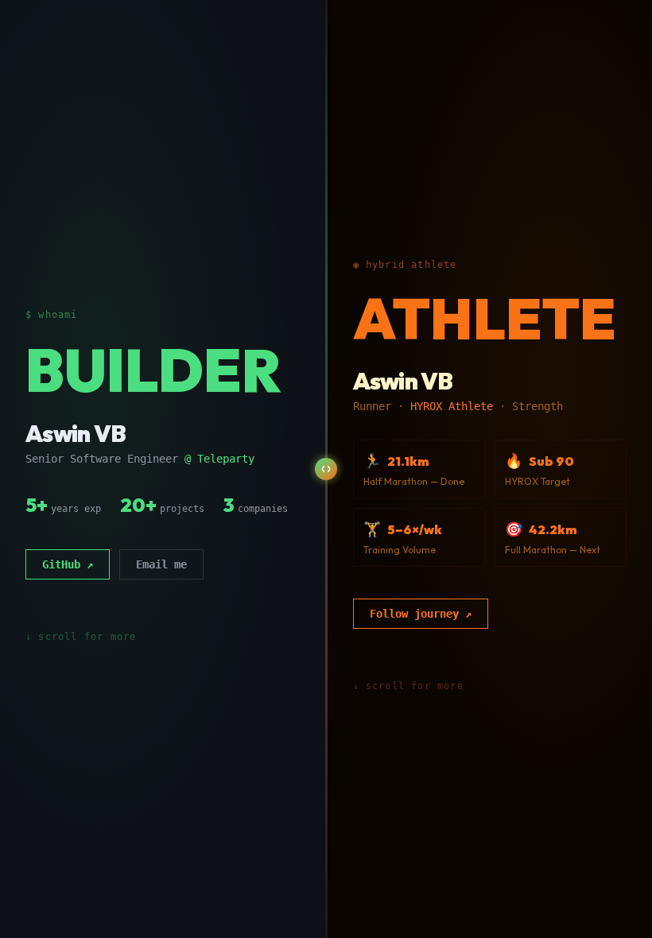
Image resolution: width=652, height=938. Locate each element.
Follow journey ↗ (421, 613)
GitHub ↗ (67, 564)
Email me (161, 564)
